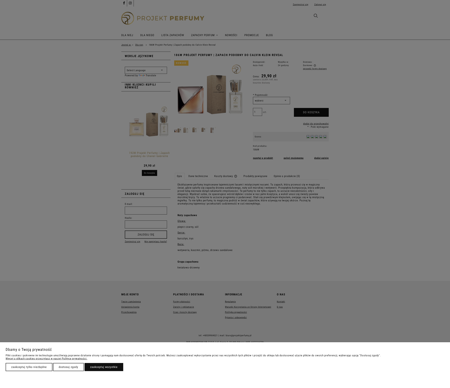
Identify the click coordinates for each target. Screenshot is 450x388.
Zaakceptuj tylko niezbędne (29, 367)
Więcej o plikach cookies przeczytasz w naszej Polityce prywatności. (46, 358)
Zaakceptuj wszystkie (104, 367)
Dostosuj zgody (68, 367)
